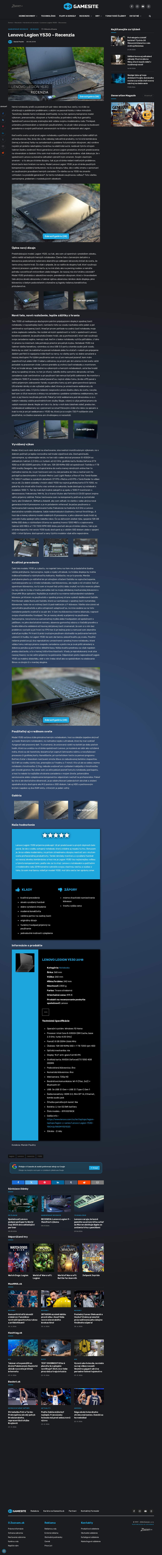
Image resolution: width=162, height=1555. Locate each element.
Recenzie (18, 23)
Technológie (80, 1215)
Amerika (78, 1408)
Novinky (12, 1310)
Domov (10, 23)
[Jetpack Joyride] (93, 1257)
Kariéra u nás (13, 1541)
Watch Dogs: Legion (18, 1275)
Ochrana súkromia (15, 1533)
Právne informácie (15, 1529)
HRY (97, 16)
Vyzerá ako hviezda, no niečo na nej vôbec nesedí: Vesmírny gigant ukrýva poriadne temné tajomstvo (89, 1367)
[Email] (3, 146)
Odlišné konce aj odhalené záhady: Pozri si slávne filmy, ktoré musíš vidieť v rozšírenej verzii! (139, 60)
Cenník (47, 1541)
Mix (9, 1359)
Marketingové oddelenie (91, 1541)
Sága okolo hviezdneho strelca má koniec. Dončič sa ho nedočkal (88, 1415)
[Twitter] (3, 120)
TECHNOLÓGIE (48, 16)
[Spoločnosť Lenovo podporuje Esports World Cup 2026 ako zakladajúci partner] (23, 1203)
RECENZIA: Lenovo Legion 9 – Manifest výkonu (56, 1220)
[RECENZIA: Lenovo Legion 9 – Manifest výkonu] (56, 1203)
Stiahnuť (148, 96)
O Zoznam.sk (16, 1522)
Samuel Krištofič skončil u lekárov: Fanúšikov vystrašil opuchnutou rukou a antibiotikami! (22, 1318)
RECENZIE (84, 16)
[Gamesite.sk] (81, 6)
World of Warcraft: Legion (42, 1276)
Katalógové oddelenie (90, 1537)
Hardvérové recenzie (31, 23)
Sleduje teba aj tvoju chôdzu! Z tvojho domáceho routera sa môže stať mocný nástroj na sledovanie (140, 79)
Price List (48, 1546)
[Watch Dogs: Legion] (19, 1257)
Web (46, 1012)
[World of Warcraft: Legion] (43, 1257)
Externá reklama (51, 1533)
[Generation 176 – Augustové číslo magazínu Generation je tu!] (132, 114)
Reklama (50, 1522)
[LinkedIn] (3, 133)
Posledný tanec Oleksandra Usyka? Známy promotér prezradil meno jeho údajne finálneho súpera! (88, 1318)
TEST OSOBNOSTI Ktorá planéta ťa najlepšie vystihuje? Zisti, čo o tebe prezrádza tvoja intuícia (54, 1367)
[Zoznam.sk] (147, 1530)
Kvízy (43, 1359)
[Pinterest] (3, 126)
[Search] (149, 16)
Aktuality (46, 1408)
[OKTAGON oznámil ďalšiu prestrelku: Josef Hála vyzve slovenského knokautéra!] (56, 1299)
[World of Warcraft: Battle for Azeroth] (68, 1257)
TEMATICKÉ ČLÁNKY (115, 16)
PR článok (12, 1215)
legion (11, 1156)
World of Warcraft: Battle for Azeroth (67, 1276)
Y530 (40, 1156)
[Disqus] (56, 1464)
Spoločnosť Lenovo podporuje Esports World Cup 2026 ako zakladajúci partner (21, 1223)
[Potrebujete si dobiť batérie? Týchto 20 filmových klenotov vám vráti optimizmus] (118, 41)
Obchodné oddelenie (89, 1533)
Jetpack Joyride (91, 1275)
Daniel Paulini (19, 42)
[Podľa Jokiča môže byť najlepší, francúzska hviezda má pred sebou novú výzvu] (56, 1396)
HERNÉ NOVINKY (27, 16)
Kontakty (87, 1522)
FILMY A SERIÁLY (67, 16)
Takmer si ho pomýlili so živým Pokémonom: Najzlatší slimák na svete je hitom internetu (23, 1367)
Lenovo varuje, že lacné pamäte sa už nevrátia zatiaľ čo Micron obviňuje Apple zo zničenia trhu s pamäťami (89, 1223)
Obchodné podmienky (53, 1537)
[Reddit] (3, 152)
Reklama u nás (50, 1529)
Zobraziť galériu (89, 97)
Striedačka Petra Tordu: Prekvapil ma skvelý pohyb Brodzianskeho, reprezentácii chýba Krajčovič (21, 1417)
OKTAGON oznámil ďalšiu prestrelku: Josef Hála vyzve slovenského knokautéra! (53, 1318)
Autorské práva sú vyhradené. (143, 1524)
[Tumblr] (3, 139)
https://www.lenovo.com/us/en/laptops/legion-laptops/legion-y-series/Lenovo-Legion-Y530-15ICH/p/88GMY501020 (70, 1123)
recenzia (30, 1156)
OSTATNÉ (134, 16)
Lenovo (21, 1156)
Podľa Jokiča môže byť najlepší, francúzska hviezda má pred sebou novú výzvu (55, 1416)
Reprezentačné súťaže (19, 1408)
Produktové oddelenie (90, 1529)
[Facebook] (3, 113)
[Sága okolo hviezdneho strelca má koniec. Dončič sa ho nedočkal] (89, 1396)
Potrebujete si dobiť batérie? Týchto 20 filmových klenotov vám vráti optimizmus (138, 41)
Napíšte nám (13, 1546)
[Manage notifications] (4, 1551)
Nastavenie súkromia (16, 1537)
